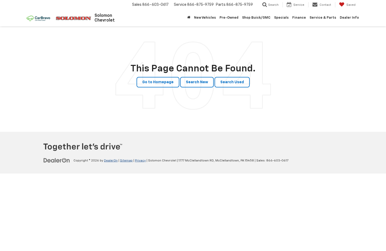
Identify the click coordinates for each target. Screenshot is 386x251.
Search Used (232, 82)
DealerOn (111, 160)
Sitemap (126, 160)
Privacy (140, 160)
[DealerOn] (56, 160)
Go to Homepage (158, 82)
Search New (197, 82)
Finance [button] (299, 17)
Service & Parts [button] (323, 17)
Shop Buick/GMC (256, 17)
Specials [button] (281, 17)
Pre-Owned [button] (229, 17)
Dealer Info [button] (349, 17)
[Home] (188, 17)
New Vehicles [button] (205, 17)
